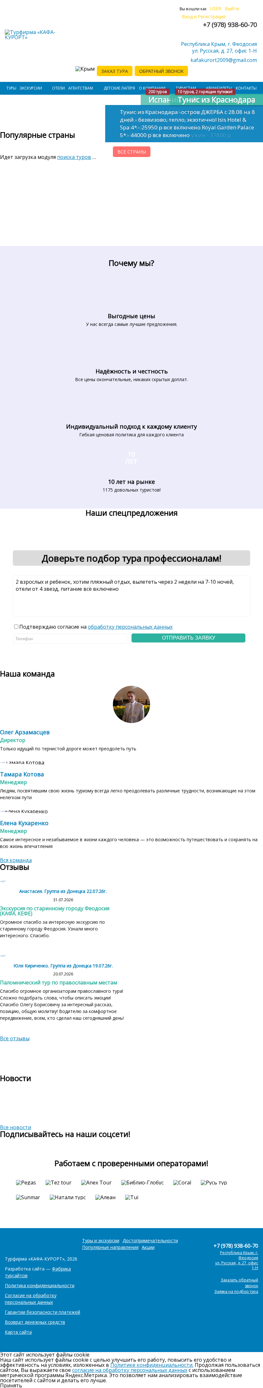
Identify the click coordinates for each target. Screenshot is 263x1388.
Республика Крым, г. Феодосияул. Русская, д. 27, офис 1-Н (219, 47)
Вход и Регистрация (203, 16)
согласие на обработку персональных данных (129, 1370)
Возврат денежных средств (35, 1322)
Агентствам (80, 88)
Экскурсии (31, 88)
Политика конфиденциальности (39, 1285)
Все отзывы (15, 1038)
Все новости (15, 1127)
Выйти (232, 8)
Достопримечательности (150, 1240)
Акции (148, 1247)
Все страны (131, 152)
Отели (58, 88)
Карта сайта (18, 1332)
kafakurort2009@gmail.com (224, 60)
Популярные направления (110, 1247)
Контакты (246, 88)
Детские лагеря (119, 88)
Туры (11, 88)
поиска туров (74, 157)
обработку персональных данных (130, 626)
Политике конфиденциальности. (151, 1364)
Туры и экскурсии (100, 1240)
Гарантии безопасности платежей (42, 1312)
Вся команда (16, 860)
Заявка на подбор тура (236, 1291)
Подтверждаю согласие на (96, 626)
